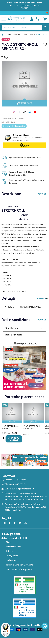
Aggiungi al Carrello (13, 439)
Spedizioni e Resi (13, 546)
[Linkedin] (30, 112)
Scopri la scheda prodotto (14, 126)
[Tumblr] (24, 112)
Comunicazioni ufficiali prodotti (19, 569)
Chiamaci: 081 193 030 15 (15, 479)
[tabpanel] (12, 423)
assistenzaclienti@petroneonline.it (19, 489)
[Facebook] (19, 112)
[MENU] (3, 19)
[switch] (5, 634)
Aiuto (8, 542)
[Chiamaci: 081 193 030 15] (37, 19)
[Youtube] (35, 112)
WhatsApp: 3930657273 (15, 484)
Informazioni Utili (15, 538)
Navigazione (12, 534)
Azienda (9, 551)
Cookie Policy (11, 560)
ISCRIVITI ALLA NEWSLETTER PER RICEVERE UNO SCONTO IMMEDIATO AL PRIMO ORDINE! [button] (24, 5)
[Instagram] (14, 112)
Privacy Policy (12, 556)
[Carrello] (45, 19)
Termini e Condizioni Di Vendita (19, 565)
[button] (24, 328)
